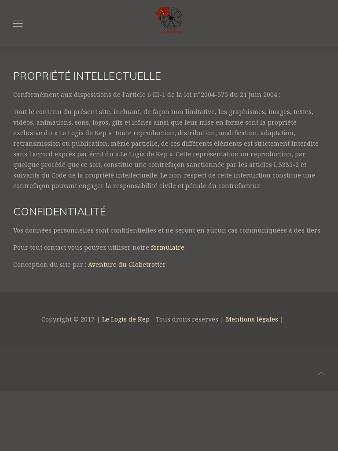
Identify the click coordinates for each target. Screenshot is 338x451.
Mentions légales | (255, 319)
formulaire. (168, 247)
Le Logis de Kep (126, 319)
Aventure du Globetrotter (127, 264)
